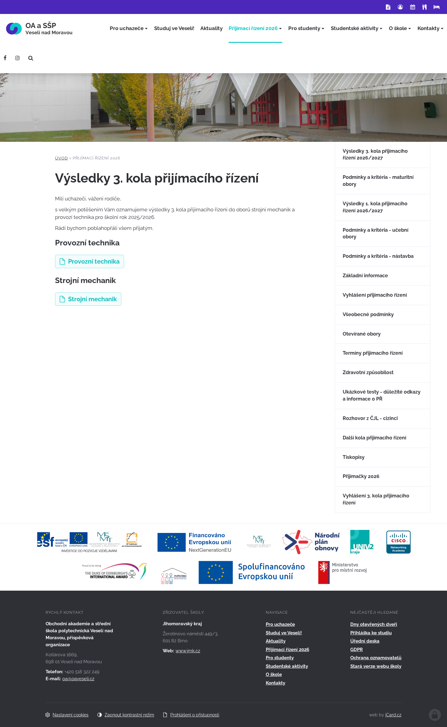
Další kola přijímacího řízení (374, 438)
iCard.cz (393, 714)
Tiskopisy (354, 457)
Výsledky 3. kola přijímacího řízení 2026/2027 (375, 154)
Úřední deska (364, 641)
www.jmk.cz (187, 651)
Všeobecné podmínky (368, 314)
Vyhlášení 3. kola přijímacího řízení (376, 499)
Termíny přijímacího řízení (373, 353)
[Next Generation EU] (196, 541)
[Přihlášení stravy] (424, 7)
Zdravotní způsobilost (368, 372)
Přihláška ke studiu (371, 633)
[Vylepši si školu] (174, 572)
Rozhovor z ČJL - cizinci (370, 418)
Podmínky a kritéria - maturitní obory (378, 180)
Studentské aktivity (287, 666)
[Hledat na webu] (31, 58)
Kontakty (275, 683)
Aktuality (276, 641)
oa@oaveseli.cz (78, 678)
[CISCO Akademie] (398, 541)
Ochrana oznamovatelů (375, 657)
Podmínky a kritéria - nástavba (378, 256)
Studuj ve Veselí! (284, 633)
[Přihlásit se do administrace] (435, 715)
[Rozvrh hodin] (413, 7)
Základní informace (365, 275)
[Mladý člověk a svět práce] (89, 541)
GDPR (356, 649)
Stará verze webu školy (375, 666)
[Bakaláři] (400, 7)
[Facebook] (5, 58)
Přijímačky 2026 (361, 476)
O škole (274, 674)
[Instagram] (17, 58)
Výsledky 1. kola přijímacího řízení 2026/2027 (375, 207)
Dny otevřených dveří (373, 624)
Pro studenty (280, 657)
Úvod (61, 158)
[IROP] (283, 572)
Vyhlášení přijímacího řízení (375, 295)
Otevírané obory (362, 334)
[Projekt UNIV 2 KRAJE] (361, 541)
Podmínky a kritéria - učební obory (375, 233)
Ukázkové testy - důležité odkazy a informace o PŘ (382, 395)
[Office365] (388, 7)
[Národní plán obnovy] (311, 541)
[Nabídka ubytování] (436, 7)
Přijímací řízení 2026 (287, 649)
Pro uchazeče (280, 624)
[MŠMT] (259, 541)
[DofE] (114, 572)
